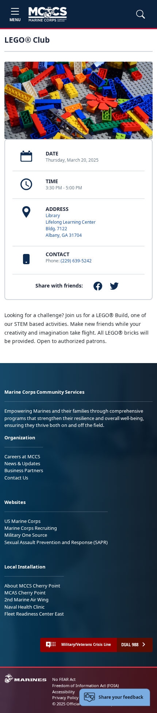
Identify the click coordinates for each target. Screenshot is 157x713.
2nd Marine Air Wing (26, 599)
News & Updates (22, 463)
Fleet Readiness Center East (34, 613)
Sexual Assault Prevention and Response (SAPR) (56, 542)
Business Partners (23, 470)
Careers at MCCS (22, 456)
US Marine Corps (22, 521)
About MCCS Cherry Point (32, 585)
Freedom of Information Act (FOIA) (85, 685)
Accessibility (63, 691)
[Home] (47, 14)
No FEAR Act (64, 679)
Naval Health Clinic (24, 607)
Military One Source (25, 535)
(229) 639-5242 (76, 261)
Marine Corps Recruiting (30, 528)
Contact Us (16, 477)
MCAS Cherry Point (25, 592)
